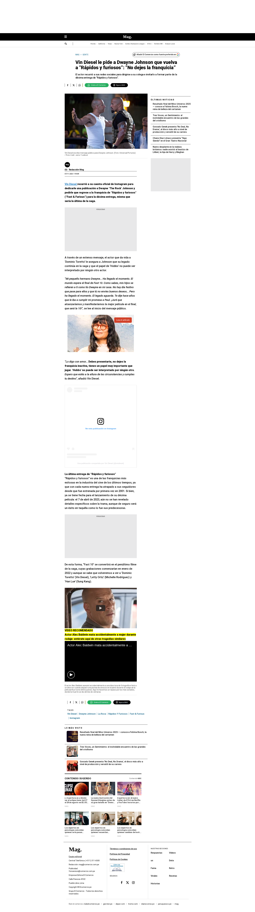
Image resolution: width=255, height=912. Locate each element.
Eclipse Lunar (170, 44)
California (101, 44)
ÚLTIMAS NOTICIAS (163, 100)
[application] (101, 661)
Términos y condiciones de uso (123, 849)
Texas (110, 44)
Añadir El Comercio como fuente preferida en (156, 54)
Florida (93, 44)
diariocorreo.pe (148, 904)
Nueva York (118, 44)
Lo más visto (73, 728)
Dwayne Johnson (87, 714)
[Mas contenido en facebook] (122, 882)
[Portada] (75, 854)
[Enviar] (65, 44)
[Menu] (66, 37)
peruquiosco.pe (164, 904)
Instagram (75, 718)
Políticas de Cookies (119, 859)
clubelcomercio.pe (92, 904)
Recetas (173, 876)
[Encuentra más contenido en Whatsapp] (80, 85)
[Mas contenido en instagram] (133, 882)
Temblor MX (158, 44)
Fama (153, 868)
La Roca (102, 714)
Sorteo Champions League (134, 44)
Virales (154, 876)
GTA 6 (149, 44)
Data (171, 860)
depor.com (120, 904)
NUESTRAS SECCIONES (159, 849)
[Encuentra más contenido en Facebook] (68, 85)
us (152, 860)
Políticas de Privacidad (120, 854)
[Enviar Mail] (66, 170)
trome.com (133, 904)
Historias (155, 883)
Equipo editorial (75, 857)
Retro (172, 868)
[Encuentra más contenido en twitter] (74, 85)
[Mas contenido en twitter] (127, 882)
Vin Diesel (72, 714)
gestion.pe (107, 904)
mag (176, 904)
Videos (172, 853)
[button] (71, 674)
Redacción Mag (76, 169)
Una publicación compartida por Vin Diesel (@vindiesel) (100, 463)
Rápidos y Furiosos (118, 714)
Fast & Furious (137, 714)
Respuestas (156, 853)
